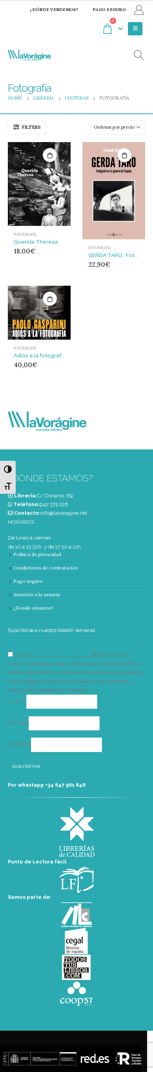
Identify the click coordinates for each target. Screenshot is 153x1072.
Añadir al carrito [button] (50, 155)
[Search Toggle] (139, 55)
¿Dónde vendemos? (54, 9)
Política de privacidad (37, 554)
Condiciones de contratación (45, 568)
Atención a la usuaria (36, 594)
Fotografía (25, 234)
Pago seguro (109, 9)
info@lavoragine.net (63, 513)
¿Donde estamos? (33, 608)
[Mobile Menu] (135, 28)
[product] (39, 184)
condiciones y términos (62, 655)
